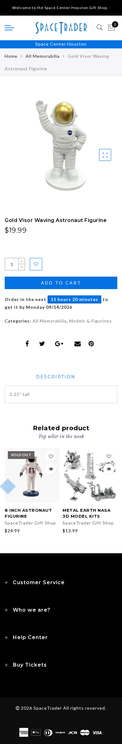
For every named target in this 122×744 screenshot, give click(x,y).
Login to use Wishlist (36, 264)
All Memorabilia (43, 56)
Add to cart (61, 282)
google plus (61, 344)
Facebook (28, 344)
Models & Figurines (90, 320)
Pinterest (93, 344)
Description (55, 377)
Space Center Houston (61, 44)
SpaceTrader (47, 708)
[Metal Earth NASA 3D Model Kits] (90, 475)
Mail (78, 344)
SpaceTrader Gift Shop (30, 522)
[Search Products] (100, 27)
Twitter (43, 344)
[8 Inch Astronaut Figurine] (32, 475)
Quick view (50, 469)
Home (11, 56)
